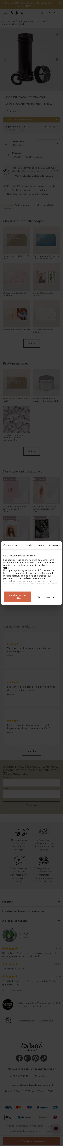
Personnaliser (44, 597)
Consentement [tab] (10, 545)
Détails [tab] (28, 545)
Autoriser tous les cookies (17, 597)
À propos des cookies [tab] (49, 545)
